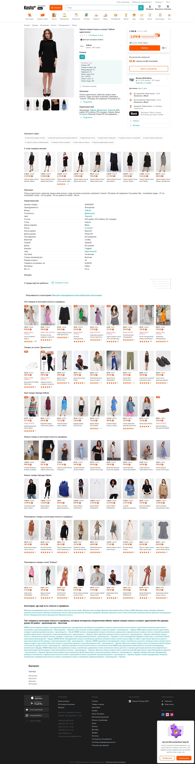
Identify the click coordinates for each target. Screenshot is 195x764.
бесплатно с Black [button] (141, 96)
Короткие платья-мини (91, 295)
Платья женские (56, 610)
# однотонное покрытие (107, 138)
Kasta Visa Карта (98, 714)
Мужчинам (33, 678)
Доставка (95, 729)
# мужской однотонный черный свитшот (62, 138)
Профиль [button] (150, 9)
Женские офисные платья (112, 612)
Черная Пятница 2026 (140, 701)
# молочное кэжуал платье (35, 138)
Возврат (95, 733)
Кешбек (94, 710)
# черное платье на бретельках (36, 142)
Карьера (61, 707)
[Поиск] (141, 7)
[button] (164, 48)
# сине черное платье (81, 142)
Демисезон (102, 110)
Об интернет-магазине (66, 704)
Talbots (93, 110)
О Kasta (95, 701)
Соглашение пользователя (102, 739)
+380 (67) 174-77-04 (65, 724)
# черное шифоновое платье (103, 142)
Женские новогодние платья (112, 610)
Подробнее (87, 102)
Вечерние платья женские (146, 610)
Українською (184, 758)
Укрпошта (168, 701)
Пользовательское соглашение (116, 762)
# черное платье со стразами (129, 138)
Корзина (168, 9)
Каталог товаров (35, 721)
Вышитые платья (66, 615)
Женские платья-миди (91, 610)
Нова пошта (169, 704)
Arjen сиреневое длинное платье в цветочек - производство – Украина (122, 634)
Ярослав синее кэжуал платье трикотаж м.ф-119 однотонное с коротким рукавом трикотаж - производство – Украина (93, 652)
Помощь (158, 2)
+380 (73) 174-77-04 (65, 727)
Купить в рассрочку (149, 69)
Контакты (95, 736)
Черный (111, 110)
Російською (167, 758)
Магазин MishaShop (144, 78)
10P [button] (83, 56)
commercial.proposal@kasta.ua (69, 736)
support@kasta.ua (64, 733)
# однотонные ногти (87, 138)
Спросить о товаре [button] (143, 83)
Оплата (94, 726)
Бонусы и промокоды (100, 720)
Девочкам (32, 681)
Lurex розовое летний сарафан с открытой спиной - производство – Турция (105, 630)
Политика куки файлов (100, 745)
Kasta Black (96, 707)
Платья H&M (130, 610)
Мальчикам (33, 684)
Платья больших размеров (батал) (137, 612)
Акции (94, 723)
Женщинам (33, 676)
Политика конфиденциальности (103, 742)
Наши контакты (63, 701)
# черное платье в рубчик (60, 142)
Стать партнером (123, 2)
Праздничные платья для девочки (44, 615)
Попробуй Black (36, 715)
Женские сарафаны (93, 612)
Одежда (32, 671)
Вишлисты (159, 9)
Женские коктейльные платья (55, 612)
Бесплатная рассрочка (100, 717)
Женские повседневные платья (66, 295)
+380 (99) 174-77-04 (65, 730)
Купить (145, 48)
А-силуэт (83, 114)
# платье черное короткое (152, 138)
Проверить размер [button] (89, 86)
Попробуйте (41, 6)
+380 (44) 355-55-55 (65, 720)
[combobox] (102, 7)
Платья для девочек (76, 612)
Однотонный (90, 251)
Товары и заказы (98, 704)
